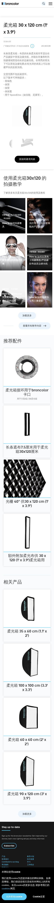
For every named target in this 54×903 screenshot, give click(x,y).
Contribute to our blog (10, 862)
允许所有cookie (14, 896)
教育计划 (30, 856)
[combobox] (27, 4)
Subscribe (9, 846)
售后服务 (5, 865)
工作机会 (30, 865)
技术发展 (30, 859)
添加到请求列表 (27, 159)
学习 (29, 862)
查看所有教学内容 (32, 325)
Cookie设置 (39, 896)
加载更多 (27, 315)
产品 (3, 856)
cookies (6, 888)
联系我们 (5, 859)
